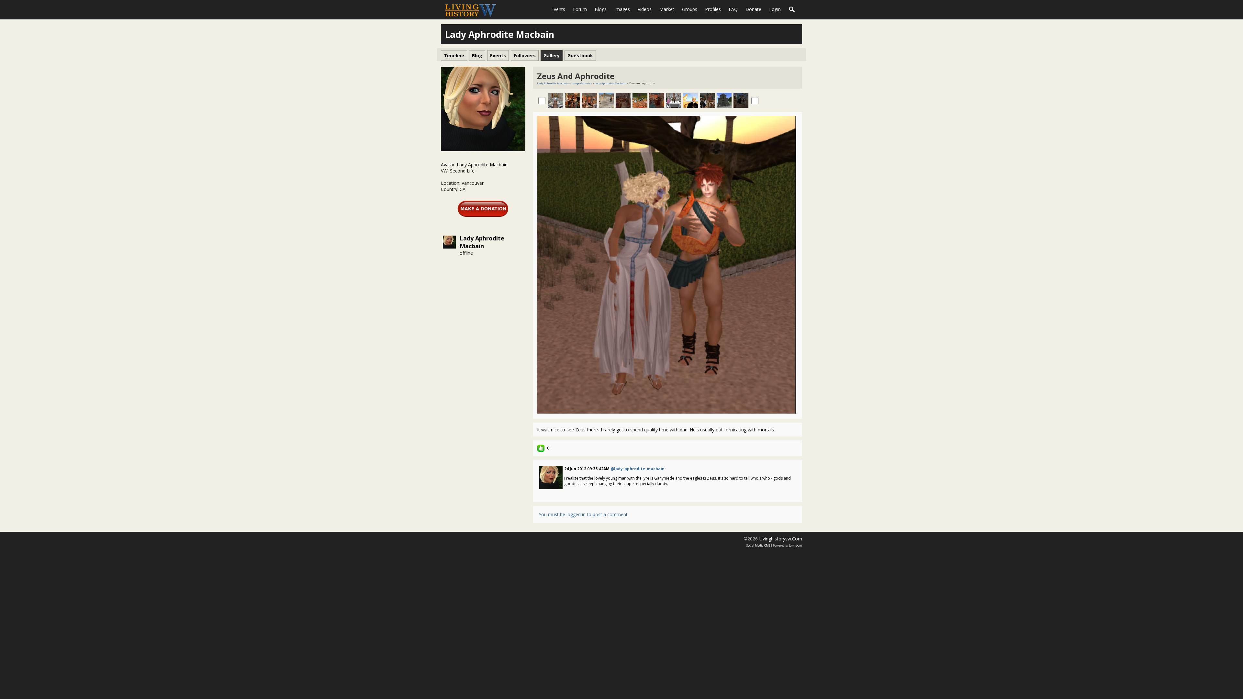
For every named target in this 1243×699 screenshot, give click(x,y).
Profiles (713, 9)
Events (558, 9)
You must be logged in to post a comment (583, 514)
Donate (753, 9)
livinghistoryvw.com (780, 539)
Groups (689, 9)
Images (622, 9)
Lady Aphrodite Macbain (482, 242)
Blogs (601, 9)
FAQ (733, 9)
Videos (645, 9)
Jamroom (795, 545)
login (775, 9)
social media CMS (758, 545)
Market (666, 9)
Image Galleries (581, 83)
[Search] (792, 9)
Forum (580, 9)
